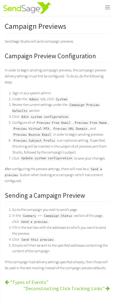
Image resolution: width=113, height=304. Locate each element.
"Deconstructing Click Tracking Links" (64, 288)
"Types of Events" (28, 282)
